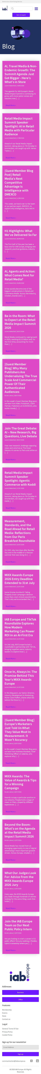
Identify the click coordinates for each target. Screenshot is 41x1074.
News (4, 1016)
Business (20, 992)
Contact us (6, 1019)
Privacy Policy (7, 1032)
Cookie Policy (7, 1035)
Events (4, 1013)
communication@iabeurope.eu (13, 1061)
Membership (7, 1010)
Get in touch (21, 15)
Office (20, 999)
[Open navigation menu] (36, 9)
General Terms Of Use (10, 1029)
